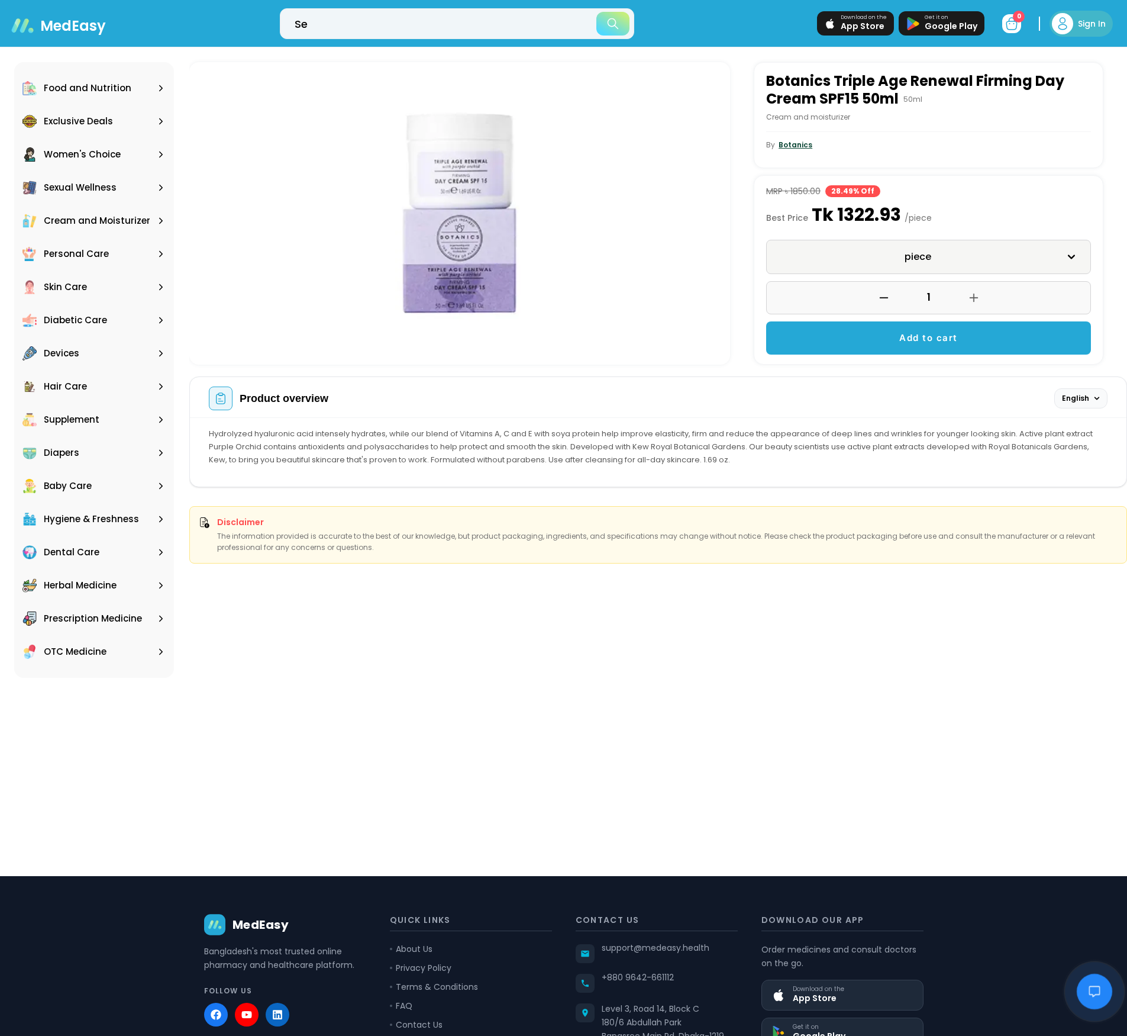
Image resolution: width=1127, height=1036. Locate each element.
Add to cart (928, 337)
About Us (414, 949)
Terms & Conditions (437, 987)
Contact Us (419, 1025)
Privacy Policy (423, 968)
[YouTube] (247, 1015)
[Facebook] (216, 1015)
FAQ (404, 1006)
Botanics (795, 145)
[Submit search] (612, 24)
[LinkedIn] (277, 1015)
